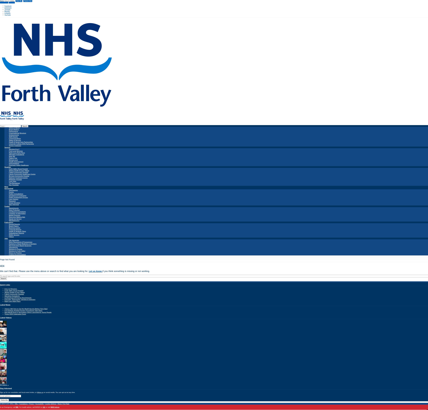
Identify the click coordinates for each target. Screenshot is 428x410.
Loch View (12, 181)
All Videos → (4, 385)
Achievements (14, 135)
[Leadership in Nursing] (3, 327)
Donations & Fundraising (17, 196)
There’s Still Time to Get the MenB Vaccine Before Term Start (25, 309)
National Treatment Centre (18, 178)
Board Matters (14, 129)
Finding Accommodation (17, 254)
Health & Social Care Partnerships (21, 142)
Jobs (6, 238)
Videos (12, 1)
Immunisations (14, 163)
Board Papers (14, 226)
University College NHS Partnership (21, 144)
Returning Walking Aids (17, 217)
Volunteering (13, 190)
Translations (23, 404)
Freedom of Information (17, 213)
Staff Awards (13, 137)
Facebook (7, 6)
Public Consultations (16, 194)
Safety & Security (15, 140)
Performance (13, 131)
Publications (8, 222)
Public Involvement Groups (18, 197)
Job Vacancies (14, 240)
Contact (7, 206)
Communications (15, 138)
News (6, 187)
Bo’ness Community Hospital (19, 176)
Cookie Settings (50, 404)
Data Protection (14, 210)
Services (7, 147)
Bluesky (7, 11)
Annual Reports (14, 224)
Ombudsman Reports (16, 233)
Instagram (8, 8)
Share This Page (63, 404)
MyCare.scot (13, 160)
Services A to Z (14, 149)
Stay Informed (14, 204)
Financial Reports (15, 229)
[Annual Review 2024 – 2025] (3, 376)
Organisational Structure (17, 133)
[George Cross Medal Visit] (3, 383)
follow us (40, 392)
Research (12, 201)
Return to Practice (15, 253)
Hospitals (7, 167)
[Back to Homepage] (12, 120)
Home (2, 1)
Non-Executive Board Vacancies (20, 246)
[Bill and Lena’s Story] (3, 369)
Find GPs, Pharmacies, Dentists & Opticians (19, 299)
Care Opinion (13, 199)
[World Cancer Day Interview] (3, 348)
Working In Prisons (15, 249)
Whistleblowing (14, 221)
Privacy (31, 404)
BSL (16, 404)
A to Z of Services (10, 289)
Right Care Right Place (17, 153)
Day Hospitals (14, 185)
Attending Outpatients (16, 154)
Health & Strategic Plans (17, 231)
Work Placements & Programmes (20, 242)
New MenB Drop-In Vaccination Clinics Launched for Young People (27, 312)
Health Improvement (16, 162)
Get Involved (8, 188)
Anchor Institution (15, 146)
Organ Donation (14, 203)
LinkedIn (7, 13)
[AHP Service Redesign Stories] (3, 334)
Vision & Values (14, 128)
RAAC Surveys (14, 235)
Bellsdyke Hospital (15, 179)
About (6, 126)
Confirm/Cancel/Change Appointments (17, 298)
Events (11, 192)
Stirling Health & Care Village (19, 171)
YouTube (7, 15)
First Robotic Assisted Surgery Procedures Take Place (23, 310)
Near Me (12, 2)
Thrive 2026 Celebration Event (15, 314)
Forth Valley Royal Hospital (18, 169)
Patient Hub (4, 2)
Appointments (14, 208)
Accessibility (39, 404)
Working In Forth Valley (17, 251)
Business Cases (14, 228)
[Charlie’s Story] (3, 355)
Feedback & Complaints (17, 212)
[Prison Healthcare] (3, 362)
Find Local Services (16, 151)
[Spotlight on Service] (3, 341)
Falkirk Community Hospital (18, 172)
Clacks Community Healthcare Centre (22, 174)
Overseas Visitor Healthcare (19, 165)
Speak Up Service (15, 219)
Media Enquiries (14, 215)
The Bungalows (14, 183)
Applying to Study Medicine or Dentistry (23, 244)
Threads (7, 9)
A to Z (7, 1)
